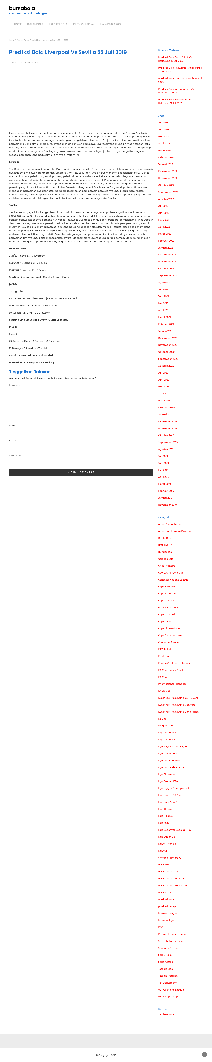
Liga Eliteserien (167, 774)
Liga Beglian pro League (172, 746)
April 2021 (163, 310)
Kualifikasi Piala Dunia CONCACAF (178, 697)
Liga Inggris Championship (174, 788)
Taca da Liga (165, 968)
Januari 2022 (165, 247)
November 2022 (167, 178)
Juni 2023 (163, 129)
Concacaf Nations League (173, 579)
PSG (160, 927)
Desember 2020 (167, 338)
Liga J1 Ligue (165, 809)
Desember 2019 (167, 421)
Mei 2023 (163, 136)
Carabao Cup (165, 558)
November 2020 (167, 344)
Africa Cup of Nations (170, 524)
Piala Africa (164, 864)
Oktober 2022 (166, 185)
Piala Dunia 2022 (168, 871)
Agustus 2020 (166, 365)
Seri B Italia (165, 954)
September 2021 (168, 275)
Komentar (15, 385)
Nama (13, 425)
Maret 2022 (164, 233)
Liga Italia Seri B (167, 802)
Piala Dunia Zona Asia (171, 878)
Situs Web (15, 455)
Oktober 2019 (166, 435)
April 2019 (164, 476)
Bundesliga (165, 551)
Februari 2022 (166, 240)
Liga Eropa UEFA (168, 781)
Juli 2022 (163, 205)
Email (13, 440)
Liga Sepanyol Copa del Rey (174, 829)
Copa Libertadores (169, 628)
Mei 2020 (163, 386)
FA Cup (162, 677)
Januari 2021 (165, 331)
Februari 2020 (166, 407)
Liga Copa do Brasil (169, 760)
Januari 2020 (165, 414)
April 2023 (164, 143)
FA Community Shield (171, 670)
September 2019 (168, 442)
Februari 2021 (166, 324)
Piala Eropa (164, 892)
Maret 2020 (164, 400)
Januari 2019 (165, 497)
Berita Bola (164, 538)
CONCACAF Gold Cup (171, 572)
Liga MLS (163, 822)
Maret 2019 (164, 483)
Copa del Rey (166, 600)
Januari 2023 (165, 164)
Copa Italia (164, 621)
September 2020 (168, 358)
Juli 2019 (163, 456)
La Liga (162, 718)
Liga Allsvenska (167, 739)
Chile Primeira (166, 565)
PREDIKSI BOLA (58, 24)
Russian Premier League (172, 934)
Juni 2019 (163, 463)
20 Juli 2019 (16, 62)
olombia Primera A (169, 857)
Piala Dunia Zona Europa (172, 885)
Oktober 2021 (166, 268)
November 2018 (167, 504)
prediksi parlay (167, 906)
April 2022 (164, 226)
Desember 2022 (167, 171)
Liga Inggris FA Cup (170, 795)
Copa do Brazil (166, 614)
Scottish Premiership (171, 941)
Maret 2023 (164, 150)
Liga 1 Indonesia (167, 732)
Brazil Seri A (165, 544)
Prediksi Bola (31, 62)
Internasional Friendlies (172, 683)
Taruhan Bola (166, 1014)
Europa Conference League (174, 663)
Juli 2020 (163, 372)
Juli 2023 (163, 122)
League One (165, 725)
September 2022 (168, 192)
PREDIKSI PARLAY (83, 24)
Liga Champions (168, 753)
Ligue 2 (162, 850)
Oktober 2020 (166, 351)
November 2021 (167, 261)
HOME (18, 24)
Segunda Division (168, 948)
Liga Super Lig (166, 836)
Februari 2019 (166, 490)
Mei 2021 (163, 303)
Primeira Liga (166, 920)
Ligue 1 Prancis (167, 843)
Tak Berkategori (167, 982)
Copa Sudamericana (170, 635)
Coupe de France (168, 642)
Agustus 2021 (165, 282)
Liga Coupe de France (171, 767)
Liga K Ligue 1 (166, 815)
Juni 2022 (163, 212)
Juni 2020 (163, 379)
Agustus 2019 (166, 449)
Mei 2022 (163, 219)
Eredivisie (164, 656)
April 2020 (164, 393)
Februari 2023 (166, 157)
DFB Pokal (164, 649)
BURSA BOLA (35, 24)
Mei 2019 (163, 470)
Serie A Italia (165, 961)
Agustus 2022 (166, 199)
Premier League (167, 913)
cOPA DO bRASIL (168, 607)
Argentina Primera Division (174, 531)
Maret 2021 (164, 317)
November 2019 (167, 428)
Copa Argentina (167, 593)
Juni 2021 (163, 296)
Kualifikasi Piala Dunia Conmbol (177, 704)
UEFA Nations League (171, 989)
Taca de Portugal (168, 975)
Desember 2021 (167, 254)
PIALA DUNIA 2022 (110, 24)
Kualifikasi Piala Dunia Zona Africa (178, 711)
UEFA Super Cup (168, 996)
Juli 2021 (163, 289)
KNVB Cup (164, 690)
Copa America (166, 586)
